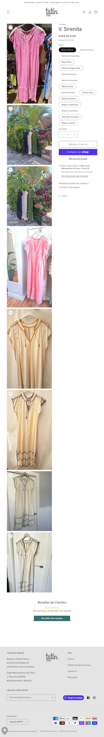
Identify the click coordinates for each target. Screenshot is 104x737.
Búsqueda (72, 677)
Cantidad (63, 129)
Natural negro (70, 93)
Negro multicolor (70, 104)
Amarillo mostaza (70, 117)
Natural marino (70, 75)
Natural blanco (69, 98)
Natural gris (67, 86)
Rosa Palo (67, 62)
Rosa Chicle (67, 50)
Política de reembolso (48, 731)
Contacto (72, 671)
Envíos (71, 659)
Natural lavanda (71, 81)
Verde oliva (87, 92)
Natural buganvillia (71, 68)
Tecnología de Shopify (28, 731)
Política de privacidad (68, 731)
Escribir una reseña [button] (52, 618)
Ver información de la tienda (74, 176)
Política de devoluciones (79, 665)
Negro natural (68, 123)
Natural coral (88, 50)
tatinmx (17, 731)
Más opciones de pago (78, 158)
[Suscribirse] (52, 697)
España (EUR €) (16, 722)
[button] (8, 12)
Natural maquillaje (72, 56)
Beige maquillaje (71, 111)
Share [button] (64, 196)
